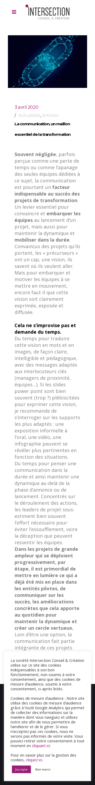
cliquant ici (41, 745)
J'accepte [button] (21, 769)
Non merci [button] (42, 769)
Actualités (29, 115)
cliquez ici (34, 759)
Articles (50, 115)
